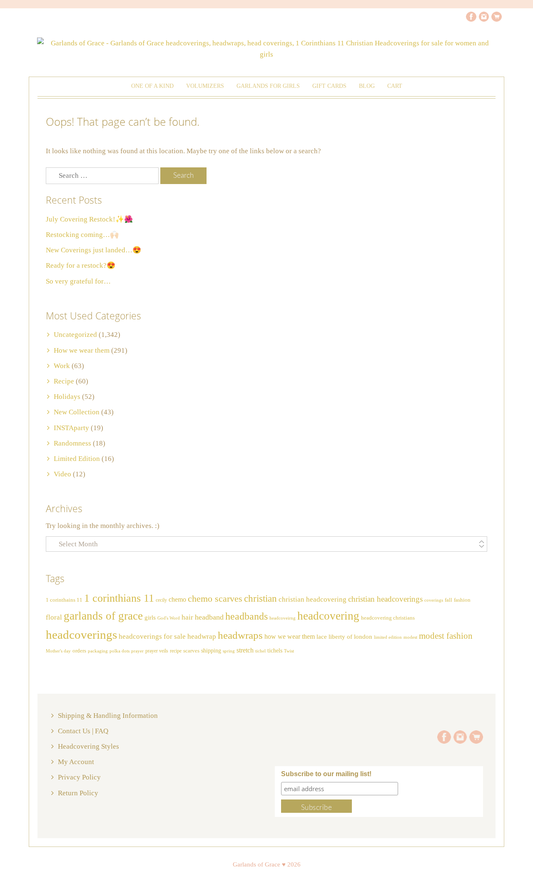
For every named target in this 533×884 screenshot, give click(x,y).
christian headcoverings (385, 599)
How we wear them (82, 350)
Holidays (67, 397)
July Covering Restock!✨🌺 (89, 219)
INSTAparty (71, 428)
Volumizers (205, 86)
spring (229, 650)
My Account (76, 762)
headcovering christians (388, 618)
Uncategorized (75, 335)
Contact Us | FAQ (83, 731)
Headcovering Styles (88, 746)
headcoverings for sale (152, 636)
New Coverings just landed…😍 (93, 250)
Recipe (64, 381)
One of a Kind (152, 86)
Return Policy (78, 793)
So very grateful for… (78, 281)
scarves (191, 650)
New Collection (77, 412)
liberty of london (350, 636)
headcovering (328, 616)
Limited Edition (77, 459)
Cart (394, 86)
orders (79, 651)
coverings (433, 600)
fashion (462, 600)
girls (150, 617)
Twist (289, 650)
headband (209, 617)
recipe (176, 651)
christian (260, 598)
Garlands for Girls (268, 86)
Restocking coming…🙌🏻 (82, 235)
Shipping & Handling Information (108, 716)
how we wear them (289, 636)
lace (321, 636)
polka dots (120, 650)
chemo (177, 599)
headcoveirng (282, 618)
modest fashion (446, 635)
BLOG (367, 86)
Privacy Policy (79, 777)
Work (62, 366)
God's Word (168, 618)
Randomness (72, 443)
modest (410, 637)
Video (62, 474)
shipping (211, 650)
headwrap (201, 636)
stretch (245, 650)
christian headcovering (312, 599)
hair (187, 617)
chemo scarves (215, 599)
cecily (161, 600)
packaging (98, 651)
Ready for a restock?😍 (80, 265)
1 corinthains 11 (64, 600)
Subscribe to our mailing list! (326, 773)
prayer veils (156, 651)
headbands (246, 616)
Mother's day (58, 651)
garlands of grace (103, 616)
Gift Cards (329, 86)
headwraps (240, 635)
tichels (274, 650)
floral (54, 617)
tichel (260, 650)
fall (448, 600)
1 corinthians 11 (119, 598)
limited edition (388, 637)
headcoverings (81, 634)
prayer (137, 651)
